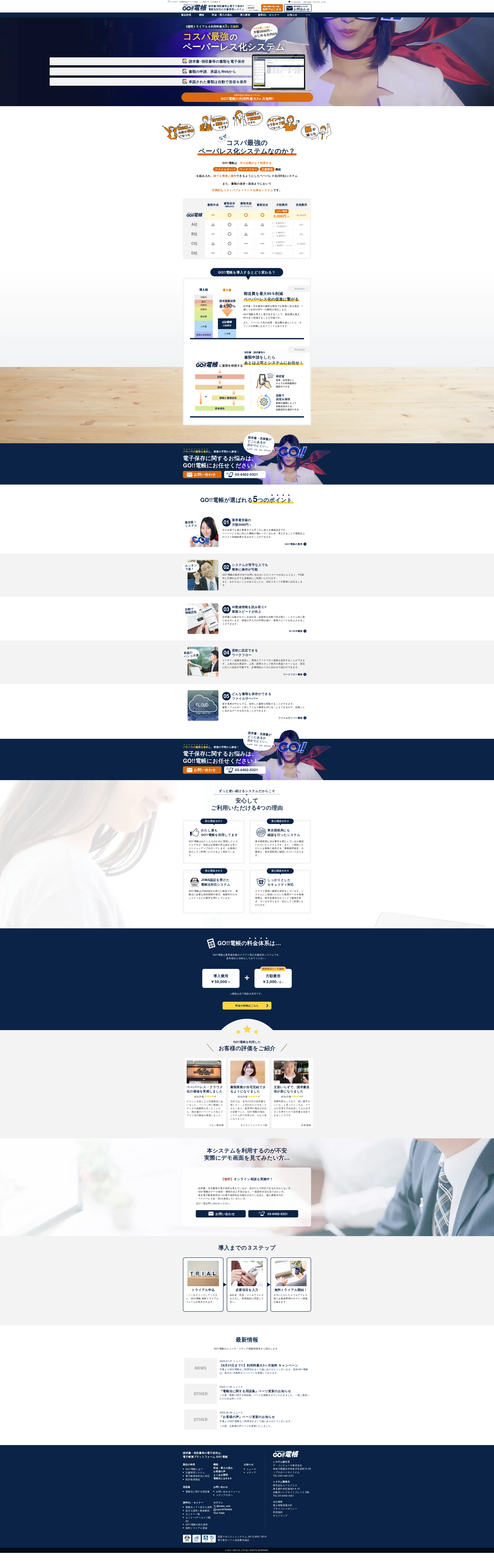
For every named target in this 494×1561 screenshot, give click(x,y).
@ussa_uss (223, 1506)
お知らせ (292, 14)
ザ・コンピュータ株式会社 (287, 1465)
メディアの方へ (253, 10)
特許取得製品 (193, 1479)
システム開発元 (281, 1481)
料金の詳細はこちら (246, 1005)
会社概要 (278, 1501)
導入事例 (245, 14)
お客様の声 (219, 1471)
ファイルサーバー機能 (290, 718)
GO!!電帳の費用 (294, 544)
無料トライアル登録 (196, 1527)
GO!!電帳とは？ (194, 1469)
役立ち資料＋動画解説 (198, 1510)
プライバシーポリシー (285, 1508)
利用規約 (278, 1512)
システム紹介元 (281, 1461)
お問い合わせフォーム (228, 1491)
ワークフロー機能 (293, 674)
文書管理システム (195, 1472)
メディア (244, 1348)
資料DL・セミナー (268, 14)
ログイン (251, 5)
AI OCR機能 (296, 631)
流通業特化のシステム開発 (188, 2)
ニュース (231, 1348)
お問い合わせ (205, 474)
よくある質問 (220, 1474)
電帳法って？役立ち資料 (199, 1507)
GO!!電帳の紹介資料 (197, 1524)
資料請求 (251, 8)
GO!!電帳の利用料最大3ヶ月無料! (247, 97)
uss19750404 (224, 1509)
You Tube (219, 1513)
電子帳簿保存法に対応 (198, 1475)
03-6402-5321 (246, 474)
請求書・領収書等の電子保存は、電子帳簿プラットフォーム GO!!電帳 (205, 1454)
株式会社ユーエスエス (285, 1485)
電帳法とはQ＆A (222, 1478)
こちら (189, 1294)
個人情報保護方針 (282, 1505)
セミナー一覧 (193, 1514)
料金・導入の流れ (222, 14)
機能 (201, 14)
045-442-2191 (286, 1475)
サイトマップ (280, 1515)
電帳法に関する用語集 (198, 1491)
